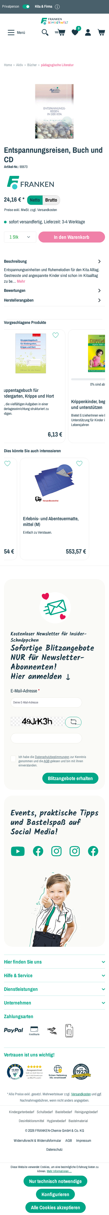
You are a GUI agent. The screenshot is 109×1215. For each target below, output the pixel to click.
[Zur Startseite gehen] (54, 20)
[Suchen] (45, 32)
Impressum (83, 1140)
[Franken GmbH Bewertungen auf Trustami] (50, 1072)
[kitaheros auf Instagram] (75, 851)
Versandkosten (81, 1094)
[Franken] (30, 182)
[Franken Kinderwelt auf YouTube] (18, 851)
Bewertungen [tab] (14, 290)
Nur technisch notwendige (55, 1181)
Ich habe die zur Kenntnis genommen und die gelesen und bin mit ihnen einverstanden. (52, 761)
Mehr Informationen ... (59, 1171)
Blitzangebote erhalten (70, 778)
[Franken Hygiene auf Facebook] (93, 851)
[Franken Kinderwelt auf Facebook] (38, 851)
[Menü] (11, 32)
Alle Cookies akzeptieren (55, 1207)
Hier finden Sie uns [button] (23, 961)
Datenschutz (54, 1149)
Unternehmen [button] (17, 1002)
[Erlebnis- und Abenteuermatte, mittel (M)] (54, 482)
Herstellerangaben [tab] (19, 300)
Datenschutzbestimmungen (52, 757)
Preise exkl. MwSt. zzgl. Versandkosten (30, 209)
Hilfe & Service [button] (18, 975)
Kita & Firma (43, 6)
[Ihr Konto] (87, 32)
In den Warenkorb (71, 237)
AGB (46, 761)
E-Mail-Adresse (25, 691)
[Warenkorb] (99, 32)
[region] (54, 111)
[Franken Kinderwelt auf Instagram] (56, 851)
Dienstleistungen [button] (21, 989)
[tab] (53, 270)
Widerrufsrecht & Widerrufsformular (37, 1140)
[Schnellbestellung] (60, 32)
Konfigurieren (55, 1194)
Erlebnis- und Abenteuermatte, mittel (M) (51, 521)
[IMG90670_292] (54, 111)
